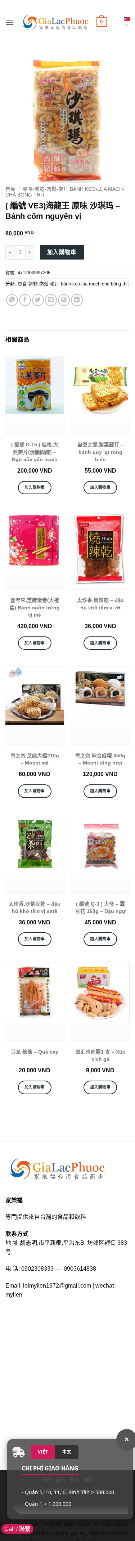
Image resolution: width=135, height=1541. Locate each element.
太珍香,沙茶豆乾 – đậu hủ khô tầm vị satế (34, 907)
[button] (9, 22)
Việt (43, 1452)
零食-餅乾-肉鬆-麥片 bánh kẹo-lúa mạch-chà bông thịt (73, 284)
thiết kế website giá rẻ (57, 1533)
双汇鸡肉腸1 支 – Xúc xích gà (100, 1055)
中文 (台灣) (125, 22)
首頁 (10, 189)
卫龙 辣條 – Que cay (34, 1052)
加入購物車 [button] (34, 487)
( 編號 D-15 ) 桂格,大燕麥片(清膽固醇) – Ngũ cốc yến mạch (34, 452)
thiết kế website (20, 1524)
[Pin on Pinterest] (64, 300)
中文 (66, 1452)
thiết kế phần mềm (67, 1524)
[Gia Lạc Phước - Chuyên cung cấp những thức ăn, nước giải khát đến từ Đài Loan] (55, 22)
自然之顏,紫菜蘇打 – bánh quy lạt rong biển (100, 452)
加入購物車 (62, 252)
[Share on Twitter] (38, 300)
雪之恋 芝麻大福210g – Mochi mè (34, 759)
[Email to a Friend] (51, 300)
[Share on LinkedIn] (77, 300)
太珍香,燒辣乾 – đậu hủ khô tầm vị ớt (100, 604)
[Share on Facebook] (25, 300)
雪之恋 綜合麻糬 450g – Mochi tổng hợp (100, 759)
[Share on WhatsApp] (12, 300)
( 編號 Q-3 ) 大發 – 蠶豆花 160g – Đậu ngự (100, 907)
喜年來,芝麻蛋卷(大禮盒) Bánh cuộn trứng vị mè (34, 608)
